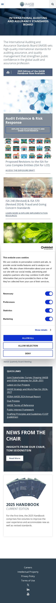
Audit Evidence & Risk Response (24, 120)
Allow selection (28, 346)
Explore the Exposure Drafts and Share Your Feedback (28, 130)
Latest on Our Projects (18, 384)
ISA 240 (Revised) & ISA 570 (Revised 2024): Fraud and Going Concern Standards (26, 204)
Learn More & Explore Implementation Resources (27, 214)
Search (52, 4)
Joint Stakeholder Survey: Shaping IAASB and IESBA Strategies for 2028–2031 (27, 379)
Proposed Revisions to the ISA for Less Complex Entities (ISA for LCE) (28, 163)
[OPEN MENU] (2, 4)
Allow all (28, 338)
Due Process (13, 400)
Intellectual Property (28, 571)
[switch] (49, 302)
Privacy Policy (28, 576)
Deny (28, 353)
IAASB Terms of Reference (20, 405)
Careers (28, 567)
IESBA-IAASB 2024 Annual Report (24, 396)
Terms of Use (28, 580)
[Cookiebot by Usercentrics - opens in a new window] (41, 248)
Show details (41, 330)
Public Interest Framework (20, 409)
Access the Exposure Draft (20, 170)
